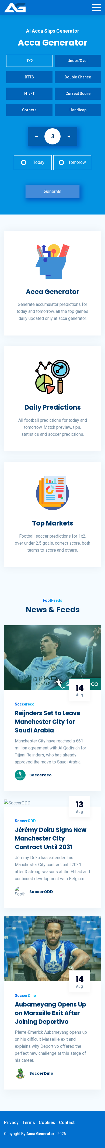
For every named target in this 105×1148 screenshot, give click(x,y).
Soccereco (40, 775)
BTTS (29, 77)
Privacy (11, 1122)
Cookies (47, 1122)
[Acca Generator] (15, 8)
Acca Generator (52, 291)
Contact (67, 1122)
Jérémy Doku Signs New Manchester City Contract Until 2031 (50, 838)
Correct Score (77, 93)
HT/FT (29, 93)
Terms (28, 1122)
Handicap (77, 110)
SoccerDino (41, 1073)
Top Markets (52, 523)
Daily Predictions (52, 407)
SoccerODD (41, 891)
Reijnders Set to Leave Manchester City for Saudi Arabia (47, 722)
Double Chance (78, 77)
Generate (52, 191)
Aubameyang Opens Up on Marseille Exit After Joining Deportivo (50, 1013)
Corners (29, 110)
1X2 (29, 61)
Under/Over (78, 60)
